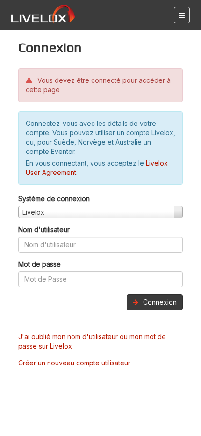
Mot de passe (39, 264)
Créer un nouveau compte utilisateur (74, 363)
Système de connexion (54, 199)
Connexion (159, 302)
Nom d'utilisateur (44, 229)
